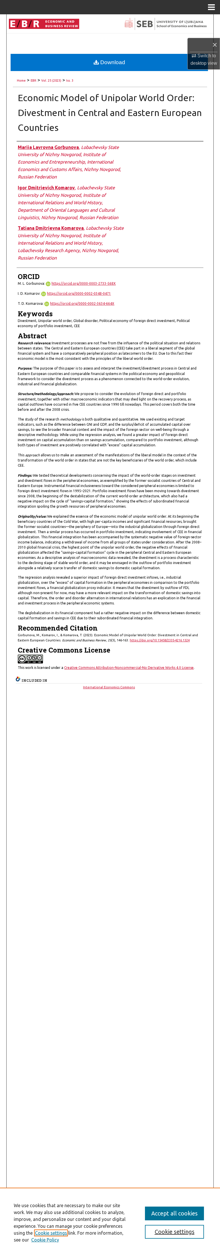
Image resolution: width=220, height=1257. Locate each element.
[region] (110, 1222)
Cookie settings (51, 1233)
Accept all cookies (174, 1213)
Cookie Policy (45, 1239)
